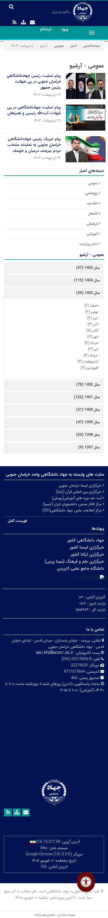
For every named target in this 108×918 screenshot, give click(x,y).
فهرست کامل (17, 521)
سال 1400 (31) (88, 410)
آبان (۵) (92, 330)
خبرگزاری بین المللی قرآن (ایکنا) (79, 492)
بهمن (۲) (91, 312)
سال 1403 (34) (88, 293)
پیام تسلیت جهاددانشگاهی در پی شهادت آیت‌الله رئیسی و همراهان (34, 110)
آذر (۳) (93, 324)
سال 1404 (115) (87, 280)
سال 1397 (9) (89, 447)
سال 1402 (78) (88, 385)
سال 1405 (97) (88, 268)
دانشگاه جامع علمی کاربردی (80, 568)
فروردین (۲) (89, 368)
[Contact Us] (32, 22)
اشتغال (93, 213)
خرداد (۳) (90, 355)
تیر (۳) (93, 349)
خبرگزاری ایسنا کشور (87, 547)
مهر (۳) (92, 336)
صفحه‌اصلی (91, 46)
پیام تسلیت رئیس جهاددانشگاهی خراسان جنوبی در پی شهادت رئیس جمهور (34, 82)
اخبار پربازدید (88, 244)
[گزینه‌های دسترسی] (86, 882)
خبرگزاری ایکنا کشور (87, 554)
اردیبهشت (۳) (87, 361)
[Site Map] (23, 22)
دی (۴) (92, 318)
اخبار (73, 46)
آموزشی (92, 234)
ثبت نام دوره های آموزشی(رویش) (77, 498)
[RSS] (14, 22)
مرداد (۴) (91, 343)
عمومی (59, 46)
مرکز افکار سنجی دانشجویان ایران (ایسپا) (73, 504)
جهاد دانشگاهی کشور (85, 540)
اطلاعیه (92, 203)
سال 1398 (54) (88, 435)
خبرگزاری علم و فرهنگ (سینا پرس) (74, 561)
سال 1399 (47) (88, 422)
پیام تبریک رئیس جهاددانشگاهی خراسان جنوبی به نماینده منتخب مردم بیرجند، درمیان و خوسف (34, 145)
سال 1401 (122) (87, 397)
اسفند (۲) (91, 305)
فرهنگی (92, 224)
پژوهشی (91, 193)
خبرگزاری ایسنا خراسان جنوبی (81, 485)
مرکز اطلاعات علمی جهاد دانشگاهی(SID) (72, 510)
